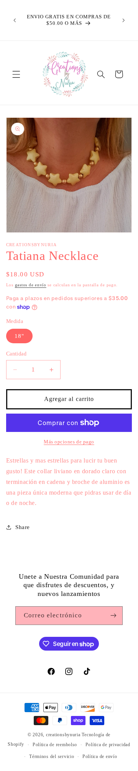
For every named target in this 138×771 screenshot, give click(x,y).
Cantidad (16, 354)
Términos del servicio (51, 756)
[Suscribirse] (113, 615)
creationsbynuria (63, 734)
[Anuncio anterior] (14, 20)
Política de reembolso (55, 744)
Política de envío (99, 756)
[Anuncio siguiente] (123, 20)
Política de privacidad (107, 744)
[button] (16, 74)
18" (19, 336)
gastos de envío (30, 285)
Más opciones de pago (69, 442)
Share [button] (22, 527)
